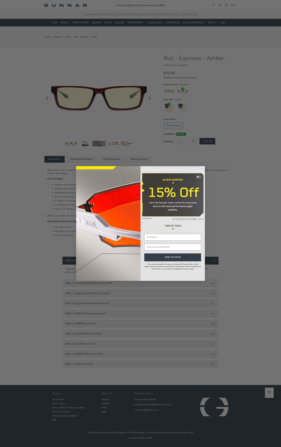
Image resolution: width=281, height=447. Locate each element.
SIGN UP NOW (173, 257)
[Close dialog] (202, 168)
